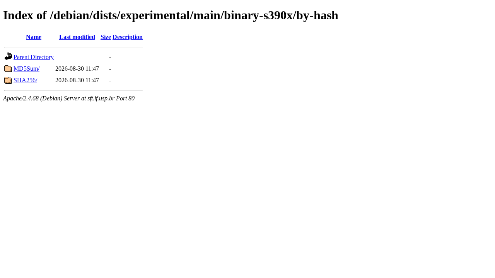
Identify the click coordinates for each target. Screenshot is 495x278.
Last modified (77, 37)
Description (128, 37)
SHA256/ (25, 80)
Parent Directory (34, 57)
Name (33, 37)
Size (106, 37)
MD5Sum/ (26, 68)
